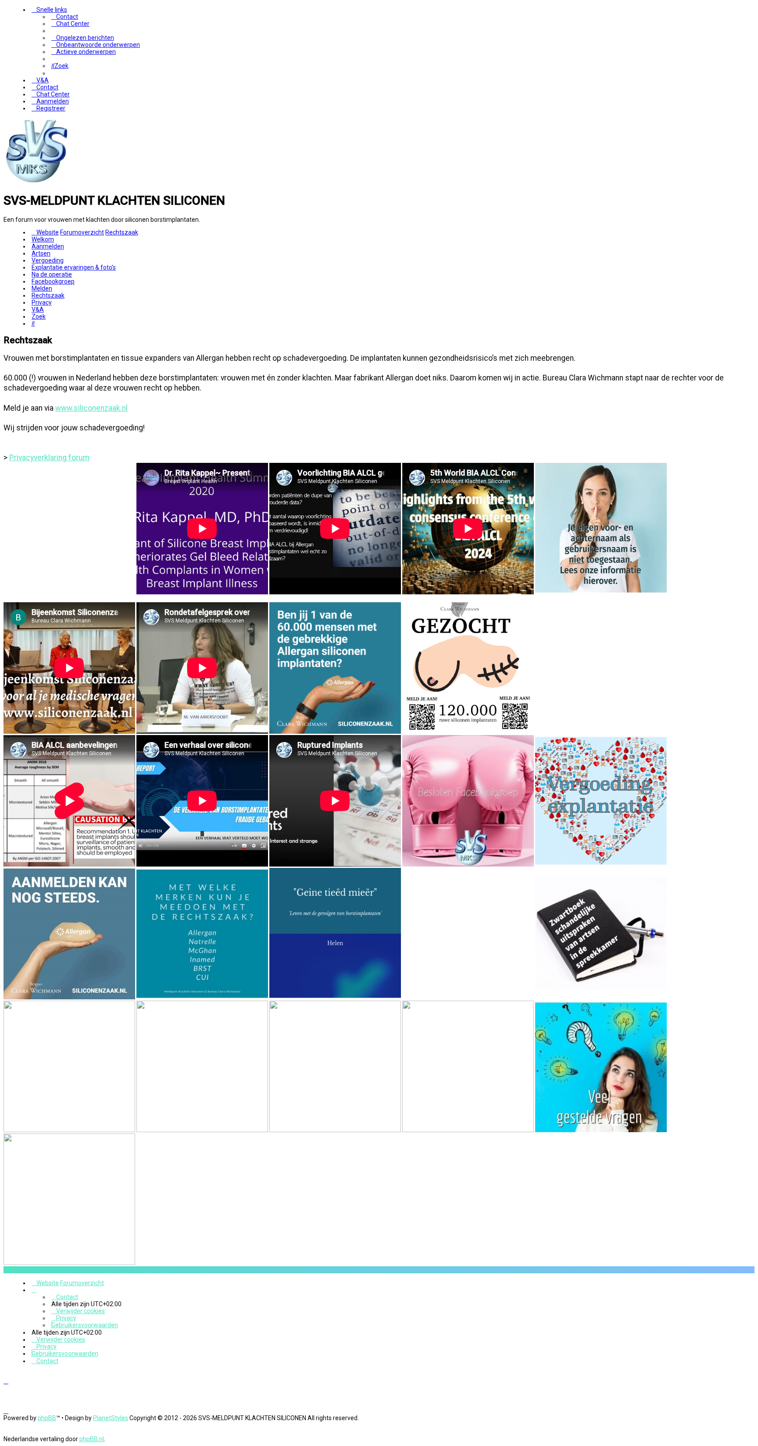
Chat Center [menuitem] (72, 23)
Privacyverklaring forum (49, 457)
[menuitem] (64, 16)
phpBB (47, 1417)
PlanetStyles (110, 1417)
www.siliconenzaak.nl (91, 408)
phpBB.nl (91, 1438)
